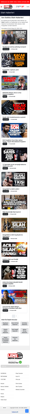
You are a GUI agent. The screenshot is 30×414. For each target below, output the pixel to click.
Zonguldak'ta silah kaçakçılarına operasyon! (13, 235)
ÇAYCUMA (23, 1)
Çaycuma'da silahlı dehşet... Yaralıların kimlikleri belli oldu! (12, 307)
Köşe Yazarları (19, 373)
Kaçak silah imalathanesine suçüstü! (14, 117)
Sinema (2, 389)
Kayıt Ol (18, 376)
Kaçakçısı (5, 323)
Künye (2, 393)
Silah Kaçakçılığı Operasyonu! (12, 212)
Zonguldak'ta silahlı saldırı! (11, 189)
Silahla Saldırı (5, 331)
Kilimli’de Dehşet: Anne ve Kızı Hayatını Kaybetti (12, 93)
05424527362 (13, 363)
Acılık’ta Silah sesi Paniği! (10, 259)
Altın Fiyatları (19, 386)
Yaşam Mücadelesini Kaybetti (5, 340)
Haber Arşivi (4, 399)
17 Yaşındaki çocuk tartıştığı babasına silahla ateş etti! (14, 165)
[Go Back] (27, 411)
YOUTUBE (3, 379)
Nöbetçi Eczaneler (20, 389)
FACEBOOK (3, 373)
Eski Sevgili (15, 330)
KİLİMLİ (19, 1)
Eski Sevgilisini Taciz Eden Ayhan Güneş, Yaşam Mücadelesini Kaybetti (14, 140)
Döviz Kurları (19, 383)
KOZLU (15, 1)
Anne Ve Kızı (15, 323)
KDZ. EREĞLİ (10, 1)
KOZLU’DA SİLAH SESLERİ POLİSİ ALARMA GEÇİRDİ (12, 283)
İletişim (2, 396)
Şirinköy (24, 323)
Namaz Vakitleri (5, 386)
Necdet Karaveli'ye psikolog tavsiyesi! (14, 47)
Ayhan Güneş (24, 331)
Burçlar (2, 383)
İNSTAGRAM (4, 376)
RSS (5, 407)
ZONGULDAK (4, 1)
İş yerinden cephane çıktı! (11, 70)
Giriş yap (18, 379)
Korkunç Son (15, 339)
